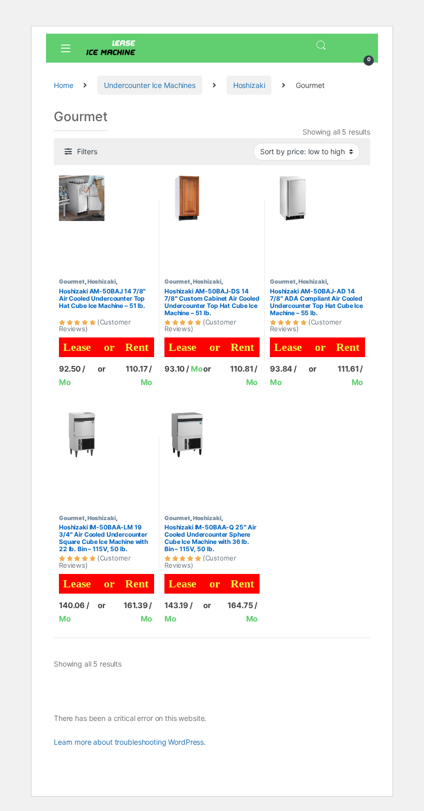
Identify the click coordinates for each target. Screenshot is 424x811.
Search (321, 45)
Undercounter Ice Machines (149, 85)
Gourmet (72, 281)
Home (63, 85)
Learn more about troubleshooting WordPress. (130, 742)
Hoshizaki (249, 85)
